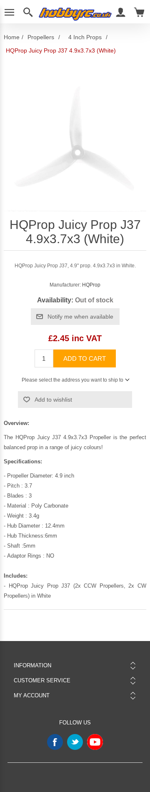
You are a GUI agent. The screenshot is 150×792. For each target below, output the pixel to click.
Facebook (55, 742)
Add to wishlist (53, 399)
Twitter (75, 742)
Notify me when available (80, 316)
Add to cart (84, 358)
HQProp (91, 285)
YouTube (95, 742)
